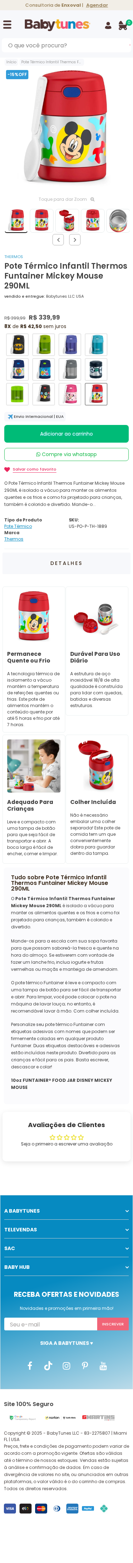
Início (11, 62)
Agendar (97, 5)
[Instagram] (67, 1365)
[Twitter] (48, 1365)
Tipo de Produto (23, 520)
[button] (17, 344)
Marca (12, 533)
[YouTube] (103, 1365)
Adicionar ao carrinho (66, 433)
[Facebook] (30, 1365)
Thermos (13, 256)
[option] (66, 130)
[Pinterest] (85, 1365)
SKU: (74, 520)
